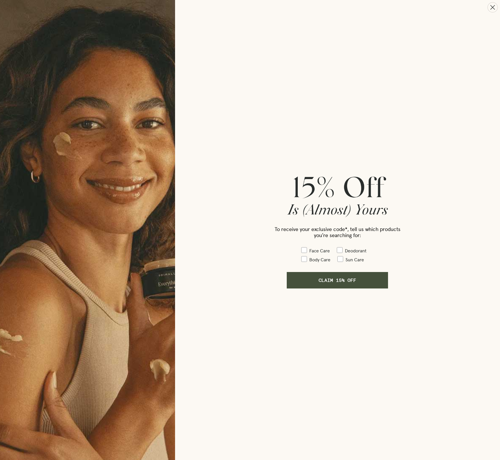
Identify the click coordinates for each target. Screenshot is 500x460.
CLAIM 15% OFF (337, 280)
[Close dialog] (493, 7)
